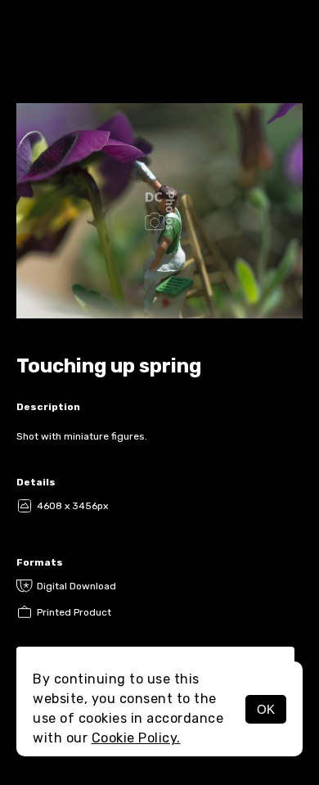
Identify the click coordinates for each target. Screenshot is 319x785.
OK (266, 709)
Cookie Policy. (136, 738)
